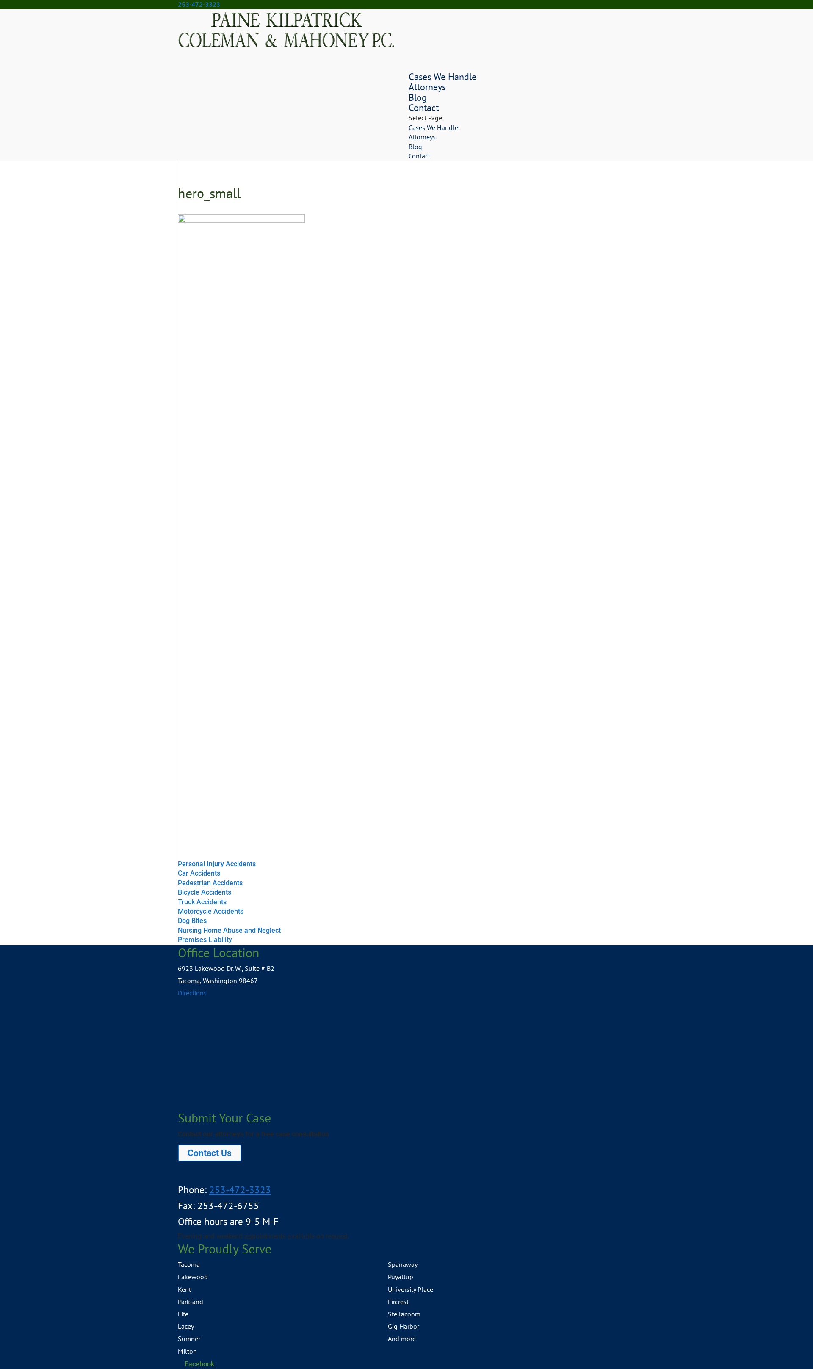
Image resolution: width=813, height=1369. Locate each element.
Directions (192, 993)
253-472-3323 (199, 4)
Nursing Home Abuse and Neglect (229, 930)
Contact (419, 156)
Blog (415, 146)
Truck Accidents (202, 902)
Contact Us (210, 1153)
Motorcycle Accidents (210, 911)
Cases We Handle (433, 127)
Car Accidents (199, 873)
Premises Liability (205, 940)
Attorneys (427, 87)
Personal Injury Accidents (217, 864)
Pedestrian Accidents (210, 883)
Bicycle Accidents (204, 892)
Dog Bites (192, 921)
